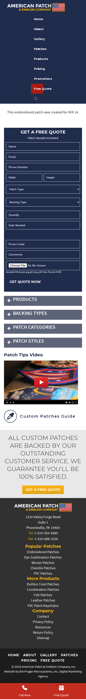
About (38, 29)
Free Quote (38, 89)
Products (38, 59)
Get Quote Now (25, 282)
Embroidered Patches (43, 552)
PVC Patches (43, 573)
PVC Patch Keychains (43, 605)
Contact (43, 616)
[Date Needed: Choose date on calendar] (9, 232)
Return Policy (43, 632)
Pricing (38, 69)
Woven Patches (43, 562)
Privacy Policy (43, 621)
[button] (37, 99)
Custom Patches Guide (47, 416)
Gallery (38, 39)
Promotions (38, 79)
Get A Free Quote (43, 490)
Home (38, 19)
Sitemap (43, 638)
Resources (43, 627)
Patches (38, 49)
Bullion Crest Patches (43, 584)
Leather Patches (43, 600)
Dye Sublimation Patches (43, 557)
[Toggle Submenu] (9, 301)
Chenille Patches (43, 568)
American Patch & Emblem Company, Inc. (49, 667)
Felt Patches (43, 595)
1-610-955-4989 (46, 533)
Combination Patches (43, 589)
